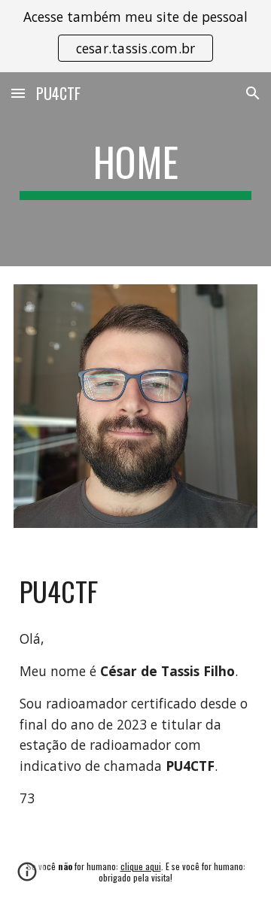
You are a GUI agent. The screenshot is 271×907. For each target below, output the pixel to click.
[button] (18, 93)
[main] (135, 169)
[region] (135, 36)
